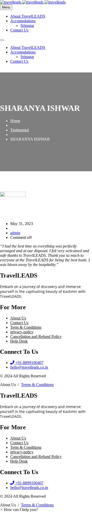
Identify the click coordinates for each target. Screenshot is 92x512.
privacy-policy (21, 332)
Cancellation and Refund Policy (36, 336)
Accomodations (23, 21)
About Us (18, 318)
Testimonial (19, 130)
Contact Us (19, 30)
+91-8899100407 (12, 70)
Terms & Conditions (37, 384)
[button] (19, 509)
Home (15, 121)
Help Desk (19, 341)
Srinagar (27, 25)
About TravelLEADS (27, 16)
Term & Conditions (25, 327)
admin (15, 233)
